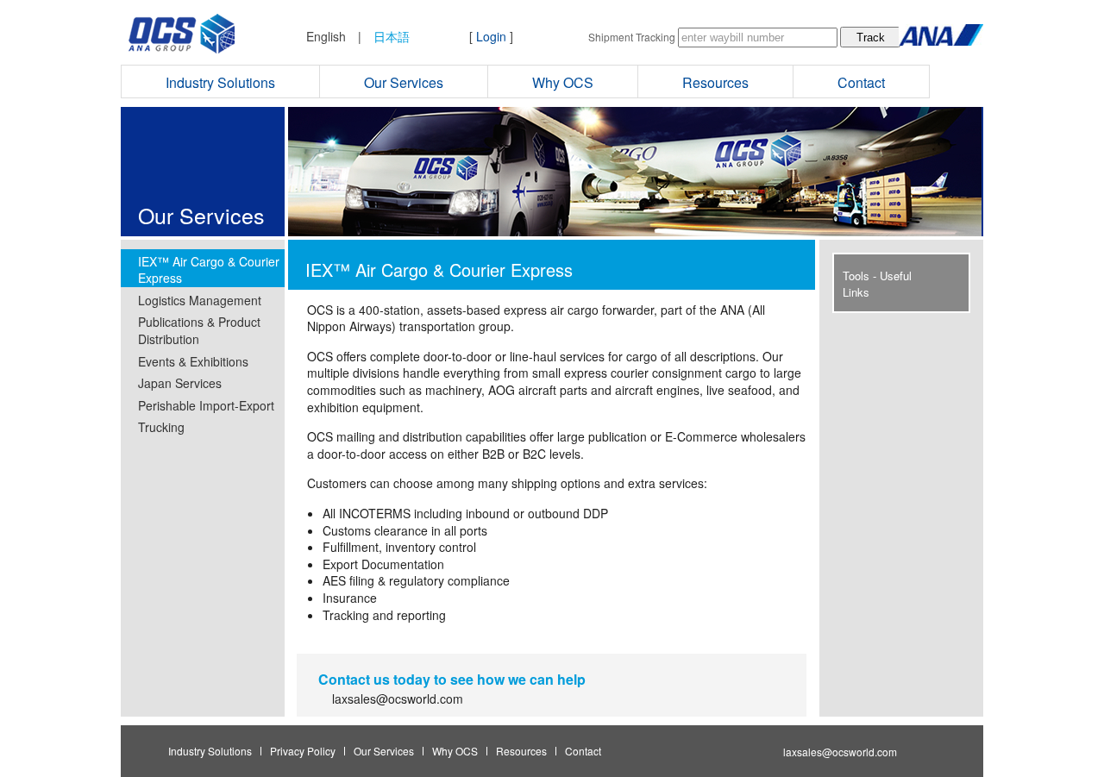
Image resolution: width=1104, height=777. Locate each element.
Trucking (161, 426)
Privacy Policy (303, 751)
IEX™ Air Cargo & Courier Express (208, 270)
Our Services (403, 82)
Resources (715, 82)
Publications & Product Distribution (199, 330)
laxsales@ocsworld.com (397, 698)
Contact (861, 82)
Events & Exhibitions (193, 361)
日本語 (391, 36)
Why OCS (562, 82)
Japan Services (180, 383)
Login (491, 36)
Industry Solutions (220, 82)
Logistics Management (199, 300)
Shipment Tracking (631, 36)
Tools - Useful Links (877, 284)
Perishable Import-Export (206, 405)
